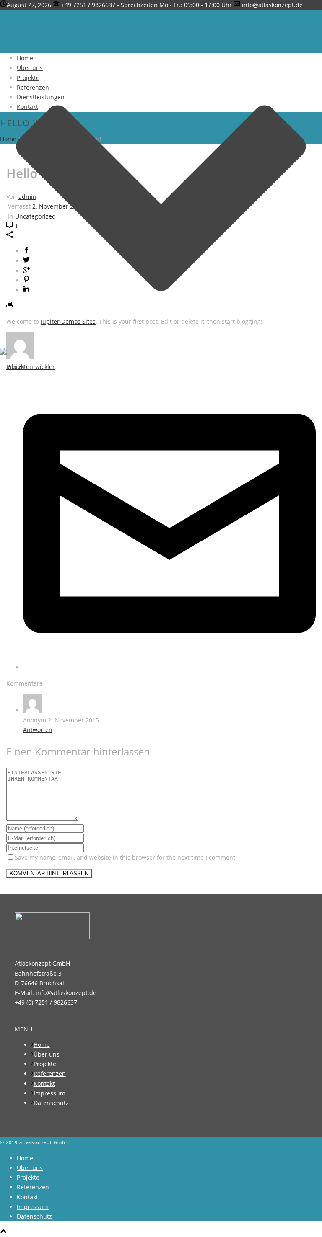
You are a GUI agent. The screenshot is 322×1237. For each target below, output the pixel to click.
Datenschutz (51, 1103)
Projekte (28, 78)
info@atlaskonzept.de (272, 5)
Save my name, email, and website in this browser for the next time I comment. (126, 857)
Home (25, 58)
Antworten (37, 730)
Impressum (49, 1093)
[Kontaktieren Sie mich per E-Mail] (169, 667)
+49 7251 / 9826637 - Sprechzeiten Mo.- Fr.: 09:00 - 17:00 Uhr (146, 5)
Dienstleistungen (41, 97)
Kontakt (27, 107)
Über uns (30, 68)
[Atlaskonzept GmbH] (27, 367)
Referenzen (33, 87)
